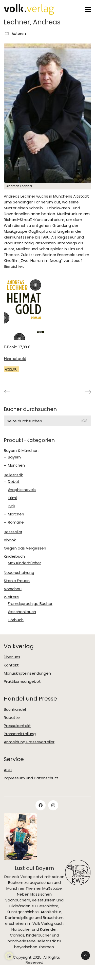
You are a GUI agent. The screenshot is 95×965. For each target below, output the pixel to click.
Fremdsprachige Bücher (30, 603)
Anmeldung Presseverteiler (29, 742)
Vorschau (13, 588)
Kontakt (11, 665)
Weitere (11, 597)
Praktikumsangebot (22, 681)
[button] (88, 9)
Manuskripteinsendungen (27, 673)
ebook (10, 540)
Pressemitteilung (20, 733)
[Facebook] (40, 805)
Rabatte (12, 717)
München (16, 465)
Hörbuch (16, 619)
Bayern (14, 457)
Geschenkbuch (22, 611)
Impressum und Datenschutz (31, 778)
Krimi (12, 497)
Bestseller (13, 532)
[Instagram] (53, 805)
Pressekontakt (17, 725)
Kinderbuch (14, 556)
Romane (16, 522)
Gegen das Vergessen (25, 548)
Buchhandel (15, 709)
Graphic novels (22, 489)
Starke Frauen (17, 580)
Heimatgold (15, 358)
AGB (8, 770)
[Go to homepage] (29, 9)
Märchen (16, 514)
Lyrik (11, 506)
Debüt (14, 481)
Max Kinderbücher (24, 563)
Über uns (12, 657)
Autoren (19, 33)
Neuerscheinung (19, 572)
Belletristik (13, 475)
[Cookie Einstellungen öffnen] (9, 958)
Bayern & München (21, 450)
